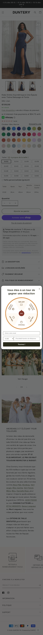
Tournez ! (21, 344)
